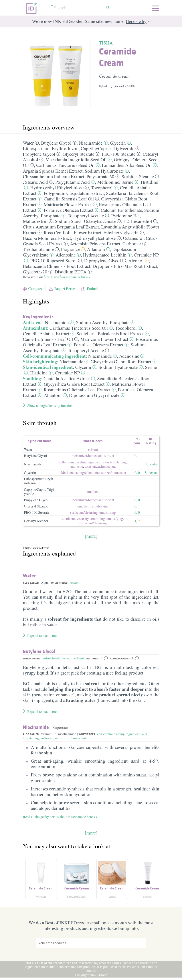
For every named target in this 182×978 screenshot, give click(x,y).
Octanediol (133, 238)
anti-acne (76, 466)
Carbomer (132, 243)
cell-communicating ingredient (80, 462)
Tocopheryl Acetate (86, 215)
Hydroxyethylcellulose (94, 238)
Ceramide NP (146, 255)
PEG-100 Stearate (118, 154)
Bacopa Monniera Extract (47, 238)
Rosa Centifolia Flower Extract (72, 232)
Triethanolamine (38, 249)
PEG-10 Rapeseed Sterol (53, 260)
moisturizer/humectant (57, 658)
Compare (35, 288)
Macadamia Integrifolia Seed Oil (76, 159)
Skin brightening (40, 361)
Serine (127, 182)
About (102, 975)
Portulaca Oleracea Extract (68, 210)
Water (28, 143)
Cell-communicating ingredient (54, 356)
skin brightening (114, 462)
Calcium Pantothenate (121, 210)
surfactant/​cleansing (84, 512)
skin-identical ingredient (76, 472)
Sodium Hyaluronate (104, 171)
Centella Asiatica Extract (46, 333)
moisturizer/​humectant (87, 455)
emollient (93, 491)
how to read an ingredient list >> (67, 276)
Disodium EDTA (71, 272)
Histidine (149, 182)
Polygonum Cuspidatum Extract (74, 193)
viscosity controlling (91, 518)
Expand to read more (42, 635)
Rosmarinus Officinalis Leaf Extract (77, 389)
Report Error (64, 288)
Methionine (108, 182)
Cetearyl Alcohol (36, 520)
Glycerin (118, 143)
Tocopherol (102, 187)
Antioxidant (35, 328)
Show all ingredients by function (50, 405)
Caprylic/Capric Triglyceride (39, 491)
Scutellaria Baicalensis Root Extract (110, 333)
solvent (93, 449)
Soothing (32, 378)
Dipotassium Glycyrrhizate (94, 395)
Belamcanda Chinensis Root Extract (56, 266)
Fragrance (70, 249)
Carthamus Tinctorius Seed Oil (65, 165)
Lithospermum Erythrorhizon (51, 148)
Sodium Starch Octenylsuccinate (85, 221)
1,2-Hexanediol (137, 221)
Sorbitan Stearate (138, 176)
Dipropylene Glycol (102, 260)
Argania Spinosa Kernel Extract (53, 171)
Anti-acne (32, 322)
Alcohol (136, 260)
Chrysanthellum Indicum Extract (53, 176)
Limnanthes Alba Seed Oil (127, 165)
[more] (91, 536)
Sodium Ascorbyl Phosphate (102, 322)
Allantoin (96, 249)
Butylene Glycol (56, 143)
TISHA (106, 43)
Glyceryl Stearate (78, 154)
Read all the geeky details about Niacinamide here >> (60, 816)
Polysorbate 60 (100, 176)
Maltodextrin (35, 221)
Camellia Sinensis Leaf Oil (69, 199)
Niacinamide (91, 143)
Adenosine (66, 255)
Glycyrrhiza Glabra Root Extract (121, 361)
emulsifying (100, 506)
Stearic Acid (36, 182)
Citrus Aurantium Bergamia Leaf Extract (61, 227)
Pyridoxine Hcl (125, 215)
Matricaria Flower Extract (68, 204)
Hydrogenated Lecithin (105, 255)
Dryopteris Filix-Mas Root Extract (125, 266)
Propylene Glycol (39, 154)
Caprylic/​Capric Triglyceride (107, 148)
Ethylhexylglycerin (121, 232)
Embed (92, 288)
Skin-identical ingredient (48, 367)
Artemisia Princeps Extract (95, 243)
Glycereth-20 (35, 272)
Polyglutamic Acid (72, 182)
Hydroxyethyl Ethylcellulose (57, 187)
